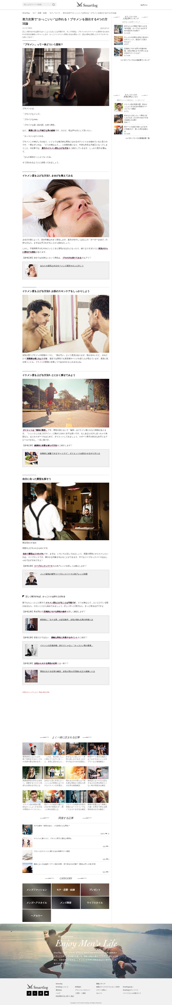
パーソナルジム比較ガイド (132, 993)
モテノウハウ (54, 13)
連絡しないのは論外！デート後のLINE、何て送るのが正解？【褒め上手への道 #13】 (65, 864)
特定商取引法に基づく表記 (65, 996)
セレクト (99, 993)
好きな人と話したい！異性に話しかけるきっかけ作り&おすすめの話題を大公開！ (136, 117)
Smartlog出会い (128, 987)
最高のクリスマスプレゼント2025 (107, 987)
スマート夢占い (101, 990)
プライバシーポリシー (82, 990)
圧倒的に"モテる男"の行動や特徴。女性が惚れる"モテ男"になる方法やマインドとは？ (136, 50)
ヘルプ (58, 993)
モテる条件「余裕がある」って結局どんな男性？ (52, 825)
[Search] (54, 4)
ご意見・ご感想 (80, 993)
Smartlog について (62, 987)
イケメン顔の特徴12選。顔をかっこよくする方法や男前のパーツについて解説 (135, 106)
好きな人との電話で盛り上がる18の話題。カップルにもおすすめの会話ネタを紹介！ (135, 28)
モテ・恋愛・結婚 (39, 13)
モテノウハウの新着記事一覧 (139, 138)
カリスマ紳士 (27, 28)
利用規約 (78, 987)
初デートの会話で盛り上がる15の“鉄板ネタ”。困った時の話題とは (136, 128)
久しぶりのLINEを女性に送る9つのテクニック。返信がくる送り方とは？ (136, 39)
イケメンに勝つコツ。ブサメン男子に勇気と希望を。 (53, 838)
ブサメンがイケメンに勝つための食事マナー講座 (52, 851)
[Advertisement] (43, 712)
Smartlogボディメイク (130, 990)
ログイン (144, 5)
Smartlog (26, 13)
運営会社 (59, 990)
